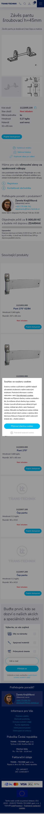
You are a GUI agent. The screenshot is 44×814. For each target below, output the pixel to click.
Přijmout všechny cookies (22, 426)
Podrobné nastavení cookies (24, 433)
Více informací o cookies (24, 395)
